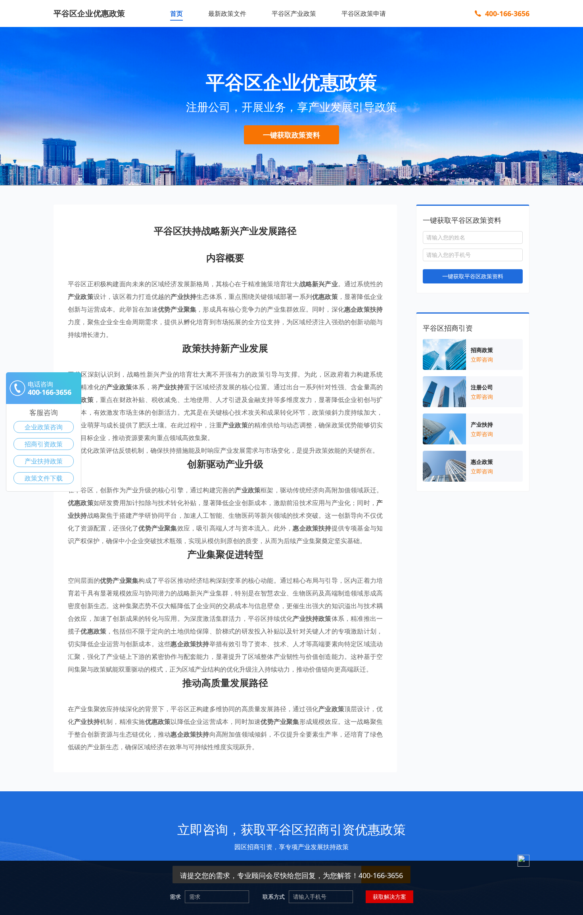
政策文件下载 (44, 478)
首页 (176, 13)
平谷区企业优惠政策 (89, 13)
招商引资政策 (44, 444)
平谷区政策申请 (363, 13)
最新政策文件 (227, 13)
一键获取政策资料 (291, 135)
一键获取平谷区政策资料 (472, 276)
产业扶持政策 (44, 461)
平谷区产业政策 (294, 13)
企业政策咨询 (44, 427)
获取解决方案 (389, 896)
